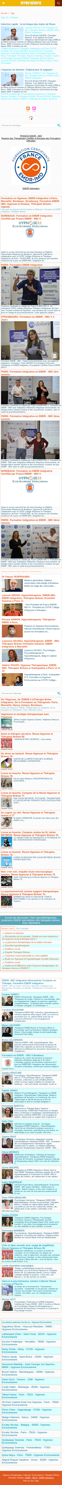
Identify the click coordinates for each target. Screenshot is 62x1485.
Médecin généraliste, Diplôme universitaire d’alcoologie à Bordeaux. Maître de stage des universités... (41, 583)
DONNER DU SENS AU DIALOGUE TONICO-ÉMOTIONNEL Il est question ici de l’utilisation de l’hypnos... (34, 899)
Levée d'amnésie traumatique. (18, 1265)
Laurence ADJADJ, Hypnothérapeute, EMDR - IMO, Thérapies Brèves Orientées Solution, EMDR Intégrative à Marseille (31, 644)
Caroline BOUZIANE (13, 1010)
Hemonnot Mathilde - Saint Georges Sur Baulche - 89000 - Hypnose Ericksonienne (29, 1366)
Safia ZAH (7, 1121)
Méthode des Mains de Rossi (31, 60)
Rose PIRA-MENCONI (14, 1197)
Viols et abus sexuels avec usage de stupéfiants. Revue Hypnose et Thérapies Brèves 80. (28, 1247)
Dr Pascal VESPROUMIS (16, 576)
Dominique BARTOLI (13, 1106)
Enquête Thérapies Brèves (17, 952)
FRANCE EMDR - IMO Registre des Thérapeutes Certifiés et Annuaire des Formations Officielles (31, 138)
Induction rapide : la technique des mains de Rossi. (28, 24)
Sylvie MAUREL (10, 1167)
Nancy (49, 60)
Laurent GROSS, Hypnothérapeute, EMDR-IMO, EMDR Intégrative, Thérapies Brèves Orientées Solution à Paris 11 (29, 598)
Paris (55, 60)
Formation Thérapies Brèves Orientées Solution (29, 56)
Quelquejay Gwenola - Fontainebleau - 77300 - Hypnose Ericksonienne (27, 1449)
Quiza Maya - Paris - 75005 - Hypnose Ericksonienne (30, 1455)
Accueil (4, 13)
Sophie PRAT (9, 1136)
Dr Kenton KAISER (19, 51)
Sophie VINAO (9, 1090)
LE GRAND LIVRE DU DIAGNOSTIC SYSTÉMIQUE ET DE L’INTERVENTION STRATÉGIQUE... (37, 839)
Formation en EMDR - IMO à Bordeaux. (23, 1055)
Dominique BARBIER (13, 1230)
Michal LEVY (9, 1299)
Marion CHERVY (33, 73)
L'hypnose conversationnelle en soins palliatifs (26, 955)
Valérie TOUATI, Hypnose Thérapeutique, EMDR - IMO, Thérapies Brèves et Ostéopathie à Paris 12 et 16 (31, 668)
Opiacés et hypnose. (14, 933)
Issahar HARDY (10, 994)
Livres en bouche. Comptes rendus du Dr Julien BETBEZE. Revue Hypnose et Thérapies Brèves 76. (30, 834)
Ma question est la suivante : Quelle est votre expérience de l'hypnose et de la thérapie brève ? (30, 937)
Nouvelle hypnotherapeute (17, 945)
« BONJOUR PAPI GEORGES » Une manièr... (33, 739)
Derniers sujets (7, 928)
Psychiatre (6, 63)
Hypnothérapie (31, 3)
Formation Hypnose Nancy (23, 53)
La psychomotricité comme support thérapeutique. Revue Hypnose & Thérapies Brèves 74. (30, 893)
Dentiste (5, 51)
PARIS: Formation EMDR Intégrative (21, 265)
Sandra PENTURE (12, 1073)
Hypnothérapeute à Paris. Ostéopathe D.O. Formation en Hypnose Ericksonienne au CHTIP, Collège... (42, 677)
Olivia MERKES (10, 1152)
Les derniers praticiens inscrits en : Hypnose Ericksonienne (26, 1322)
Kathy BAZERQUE (12, 1182)
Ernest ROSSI (36, 51)
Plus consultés (22, 928)
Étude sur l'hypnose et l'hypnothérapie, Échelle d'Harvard (31, 959)
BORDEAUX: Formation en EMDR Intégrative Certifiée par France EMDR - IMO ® (26, 217)
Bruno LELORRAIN (12, 1040)
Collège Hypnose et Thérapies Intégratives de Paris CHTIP (28, 48)
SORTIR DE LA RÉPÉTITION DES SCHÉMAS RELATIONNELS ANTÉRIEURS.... (33, 760)
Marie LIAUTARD (11, 1025)
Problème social (12, 949)
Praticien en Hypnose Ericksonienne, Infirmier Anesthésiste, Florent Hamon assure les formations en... (42, 629)
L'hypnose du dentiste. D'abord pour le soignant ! (27, 69)
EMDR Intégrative (31, 188)
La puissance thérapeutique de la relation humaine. (28, 942)
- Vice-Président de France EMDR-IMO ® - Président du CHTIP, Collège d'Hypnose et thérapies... (41, 607)
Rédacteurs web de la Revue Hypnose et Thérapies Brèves (21, 571)
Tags (13, 13)
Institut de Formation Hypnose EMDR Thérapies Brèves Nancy (30, 57)
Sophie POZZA (10, 1215)
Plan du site (28, 1481)
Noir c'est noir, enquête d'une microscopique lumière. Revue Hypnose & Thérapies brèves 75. (28, 873)
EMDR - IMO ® (31, 1478)
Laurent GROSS (33, 27)
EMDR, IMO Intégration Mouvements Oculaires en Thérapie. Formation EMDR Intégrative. (29, 982)
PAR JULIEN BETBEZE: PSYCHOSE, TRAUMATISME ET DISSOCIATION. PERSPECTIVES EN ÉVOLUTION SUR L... (37, 800)
